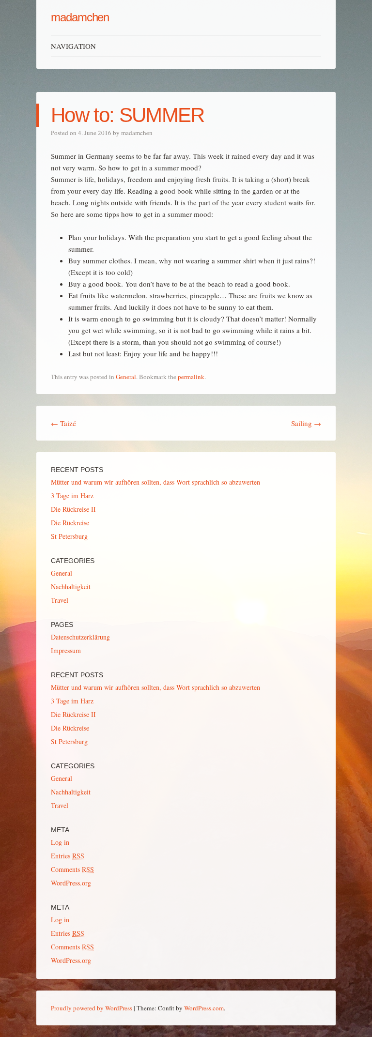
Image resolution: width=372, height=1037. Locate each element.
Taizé (63, 423)
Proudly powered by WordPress (91, 1008)
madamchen (80, 17)
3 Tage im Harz (72, 495)
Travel (59, 600)
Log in (60, 842)
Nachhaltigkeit (71, 586)
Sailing (306, 423)
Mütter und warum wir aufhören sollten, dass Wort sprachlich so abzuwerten (155, 482)
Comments (72, 869)
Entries (67, 855)
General (126, 376)
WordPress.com (204, 1008)
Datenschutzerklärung (80, 636)
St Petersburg (69, 536)
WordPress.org (71, 882)
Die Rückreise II (73, 509)
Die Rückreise (70, 522)
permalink (191, 376)
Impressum (66, 650)
